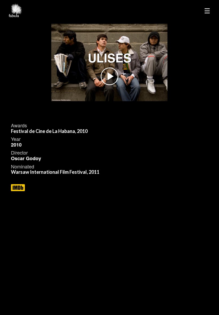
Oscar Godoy (26, 158)
